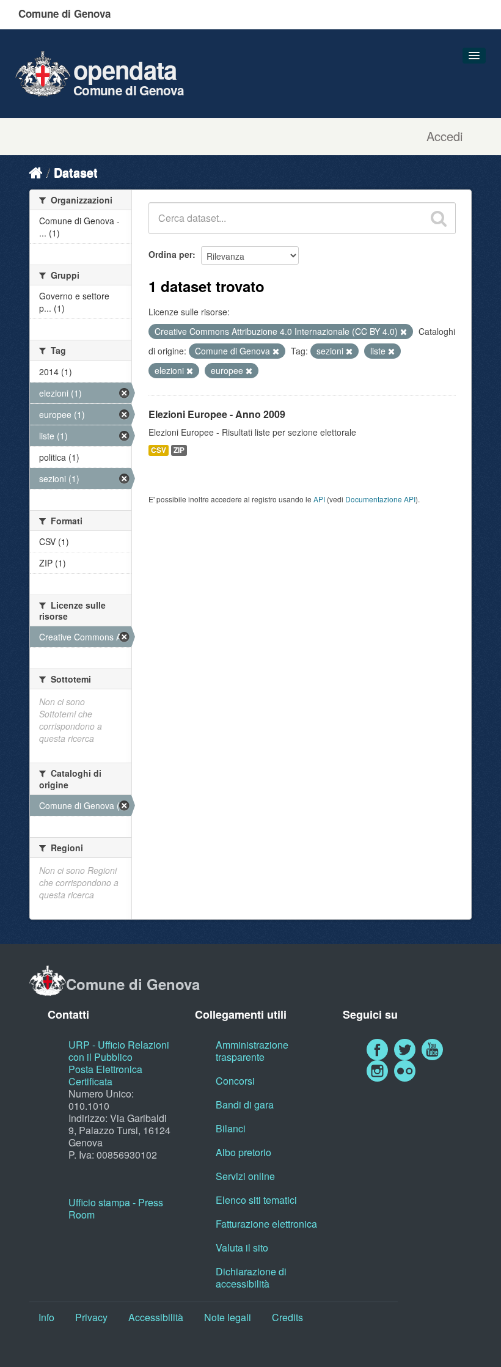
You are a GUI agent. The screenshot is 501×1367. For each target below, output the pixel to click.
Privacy (91, 1317)
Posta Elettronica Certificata (105, 1075)
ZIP (179, 450)
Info (46, 1317)
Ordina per (170, 254)
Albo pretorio (243, 1152)
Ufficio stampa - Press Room (115, 1208)
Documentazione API (380, 499)
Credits (287, 1317)
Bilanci (231, 1128)
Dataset (76, 172)
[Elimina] (403, 332)
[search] (439, 218)
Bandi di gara (245, 1105)
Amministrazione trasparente (252, 1051)
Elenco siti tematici (256, 1200)
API (319, 499)
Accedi (444, 136)
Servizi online (245, 1176)
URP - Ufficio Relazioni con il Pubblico (118, 1051)
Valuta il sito (242, 1248)
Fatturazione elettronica (266, 1224)
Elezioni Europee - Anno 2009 (216, 414)
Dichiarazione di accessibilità (251, 1277)
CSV (158, 450)
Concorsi (235, 1081)
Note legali (227, 1317)
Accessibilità (155, 1317)
